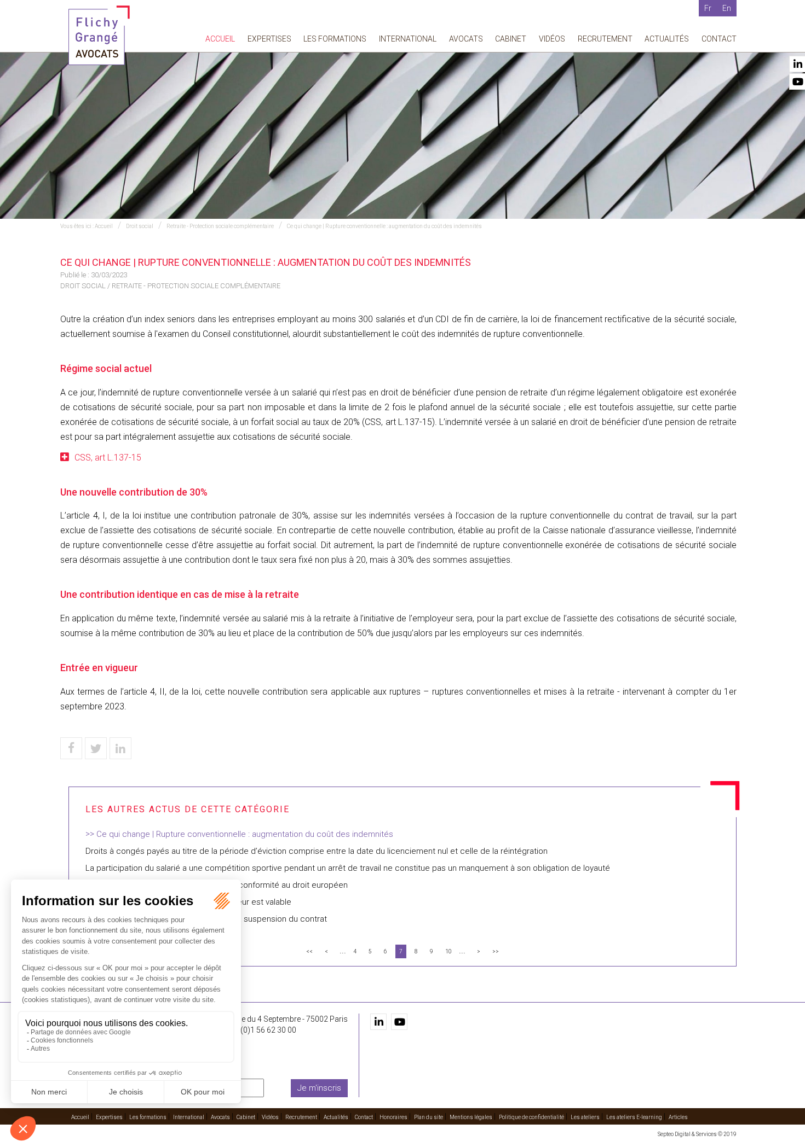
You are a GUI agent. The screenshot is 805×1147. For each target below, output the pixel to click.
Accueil (220, 38)
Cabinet (510, 38)
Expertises (269, 38)
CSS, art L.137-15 (107, 457)
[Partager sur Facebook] (71, 748)
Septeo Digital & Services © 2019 (697, 1134)
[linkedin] (378, 1022)
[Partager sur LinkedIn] (120, 748)
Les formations (334, 38)
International (407, 38)
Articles (678, 1117)
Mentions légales (471, 1117)
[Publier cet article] (96, 748)
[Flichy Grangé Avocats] (99, 35)
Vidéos (552, 38)
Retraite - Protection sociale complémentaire (220, 226)
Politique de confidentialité (531, 1117)
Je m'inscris (319, 1088)
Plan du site (428, 1117)
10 (448, 951)
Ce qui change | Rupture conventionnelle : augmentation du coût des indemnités (384, 226)
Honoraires (393, 1117)
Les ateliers (585, 1117)
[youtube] (399, 1022)
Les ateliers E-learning (634, 1117)
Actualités (667, 38)
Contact (719, 38)
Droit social (139, 226)
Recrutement (605, 38)
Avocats (466, 38)
